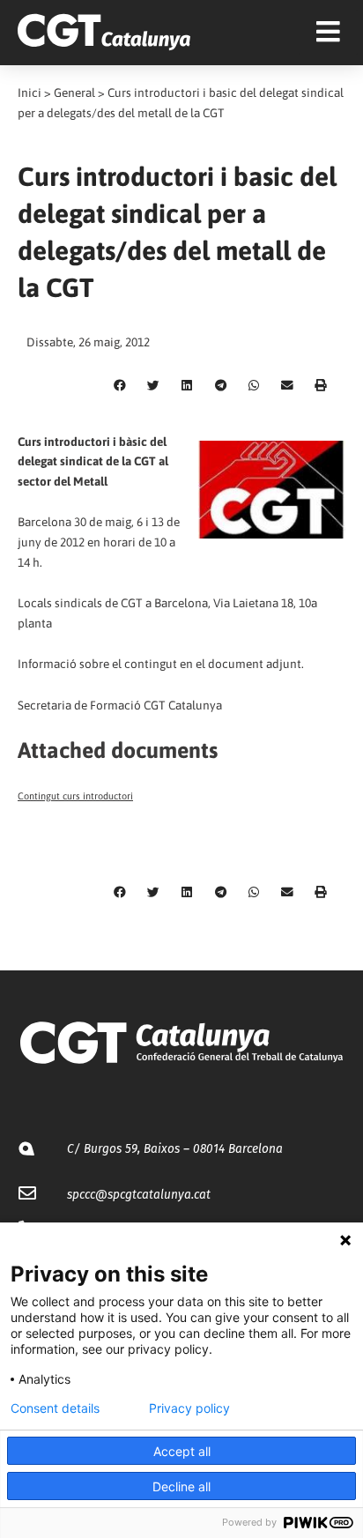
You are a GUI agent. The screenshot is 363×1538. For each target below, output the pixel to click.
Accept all (182, 1451)
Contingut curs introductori (75, 796)
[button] (120, 386)
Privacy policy (189, 1408)
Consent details (55, 1408)
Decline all (181, 1486)
